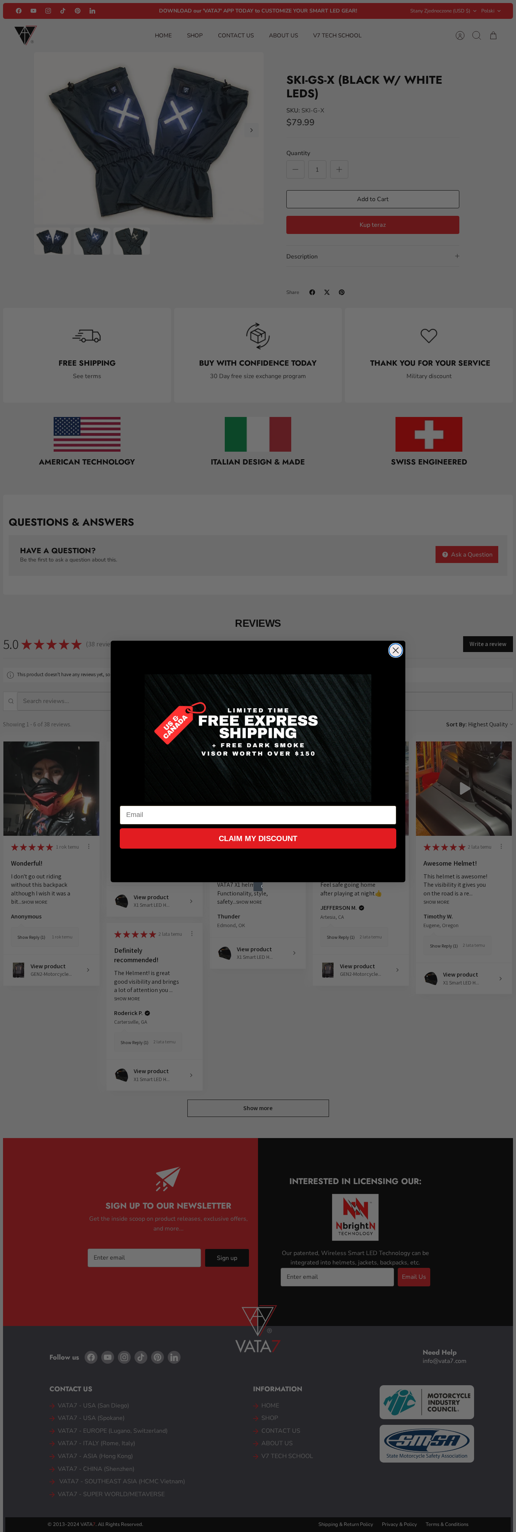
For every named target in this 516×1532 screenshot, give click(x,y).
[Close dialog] (395, 650)
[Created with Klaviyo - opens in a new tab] (258, 886)
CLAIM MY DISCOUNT (258, 838)
